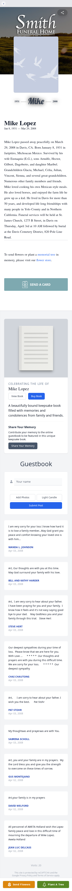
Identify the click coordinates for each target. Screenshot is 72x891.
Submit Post (36, 505)
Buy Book (36, 396)
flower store (43, 260)
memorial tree (46, 254)
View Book (17, 396)
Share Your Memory (22, 445)
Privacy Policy (26, 875)
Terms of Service (45, 875)
